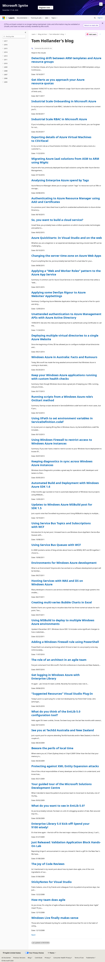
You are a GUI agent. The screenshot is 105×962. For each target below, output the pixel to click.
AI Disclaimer (6, 958)
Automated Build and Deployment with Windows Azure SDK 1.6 (65, 484)
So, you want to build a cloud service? (57, 220)
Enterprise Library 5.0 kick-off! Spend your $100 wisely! (60, 825)
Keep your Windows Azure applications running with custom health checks (64, 377)
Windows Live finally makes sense (54, 918)
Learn (34, 34)
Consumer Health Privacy (62, 958)
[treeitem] (14, 41)
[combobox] (14, 36)
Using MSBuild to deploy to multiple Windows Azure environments (62, 622)
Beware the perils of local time (52, 748)
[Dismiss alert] (101, 4)
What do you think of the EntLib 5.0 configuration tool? (55, 713)
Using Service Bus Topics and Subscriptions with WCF (61, 525)
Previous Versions (19, 958)
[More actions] (100, 34)
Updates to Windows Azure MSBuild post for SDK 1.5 (61, 506)
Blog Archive (42, 34)
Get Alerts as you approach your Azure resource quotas (57, 81)
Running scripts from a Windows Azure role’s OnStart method (62, 398)
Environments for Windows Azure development (64, 563)
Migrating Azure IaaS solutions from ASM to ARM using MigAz (65, 160)
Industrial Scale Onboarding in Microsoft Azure (63, 101)
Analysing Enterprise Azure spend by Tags (60, 180)
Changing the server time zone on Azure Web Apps (66, 256)
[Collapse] (25, 32)
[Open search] (95, 18)
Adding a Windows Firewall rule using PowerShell (65, 642)
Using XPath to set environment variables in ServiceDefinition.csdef (62, 420)
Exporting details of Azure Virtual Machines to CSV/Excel (61, 139)
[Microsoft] (3, 18)
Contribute (38, 958)
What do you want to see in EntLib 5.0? (58, 805)
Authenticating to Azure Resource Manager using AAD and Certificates (65, 200)
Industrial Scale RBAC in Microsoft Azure (59, 119)
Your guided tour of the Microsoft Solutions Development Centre (61, 785)
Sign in (100, 18)
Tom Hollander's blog (56, 34)
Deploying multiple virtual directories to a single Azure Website (64, 337)
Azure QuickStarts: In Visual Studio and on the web (66, 238)
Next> (33, 935)
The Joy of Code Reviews (47, 864)
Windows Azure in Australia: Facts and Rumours (64, 357)
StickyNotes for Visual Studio (51, 882)
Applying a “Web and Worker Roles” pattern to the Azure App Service (66, 272)
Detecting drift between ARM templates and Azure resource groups (66, 60)
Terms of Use (79, 958)
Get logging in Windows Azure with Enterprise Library (55, 676)
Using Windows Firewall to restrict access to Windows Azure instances (61, 441)
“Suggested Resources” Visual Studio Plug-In (62, 693)
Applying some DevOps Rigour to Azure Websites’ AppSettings (58, 294)
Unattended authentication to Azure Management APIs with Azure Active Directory (66, 315)
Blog (29, 958)
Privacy (47, 958)
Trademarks (90, 958)
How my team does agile (48, 900)
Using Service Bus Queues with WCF (56, 545)
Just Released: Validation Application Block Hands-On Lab (66, 844)
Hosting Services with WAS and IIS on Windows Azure (57, 582)
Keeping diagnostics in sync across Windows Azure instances (61, 463)
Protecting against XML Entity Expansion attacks (65, 766)
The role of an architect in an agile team (58, 660)
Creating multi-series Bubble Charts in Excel (61, 602)
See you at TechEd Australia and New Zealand (62, 730)
